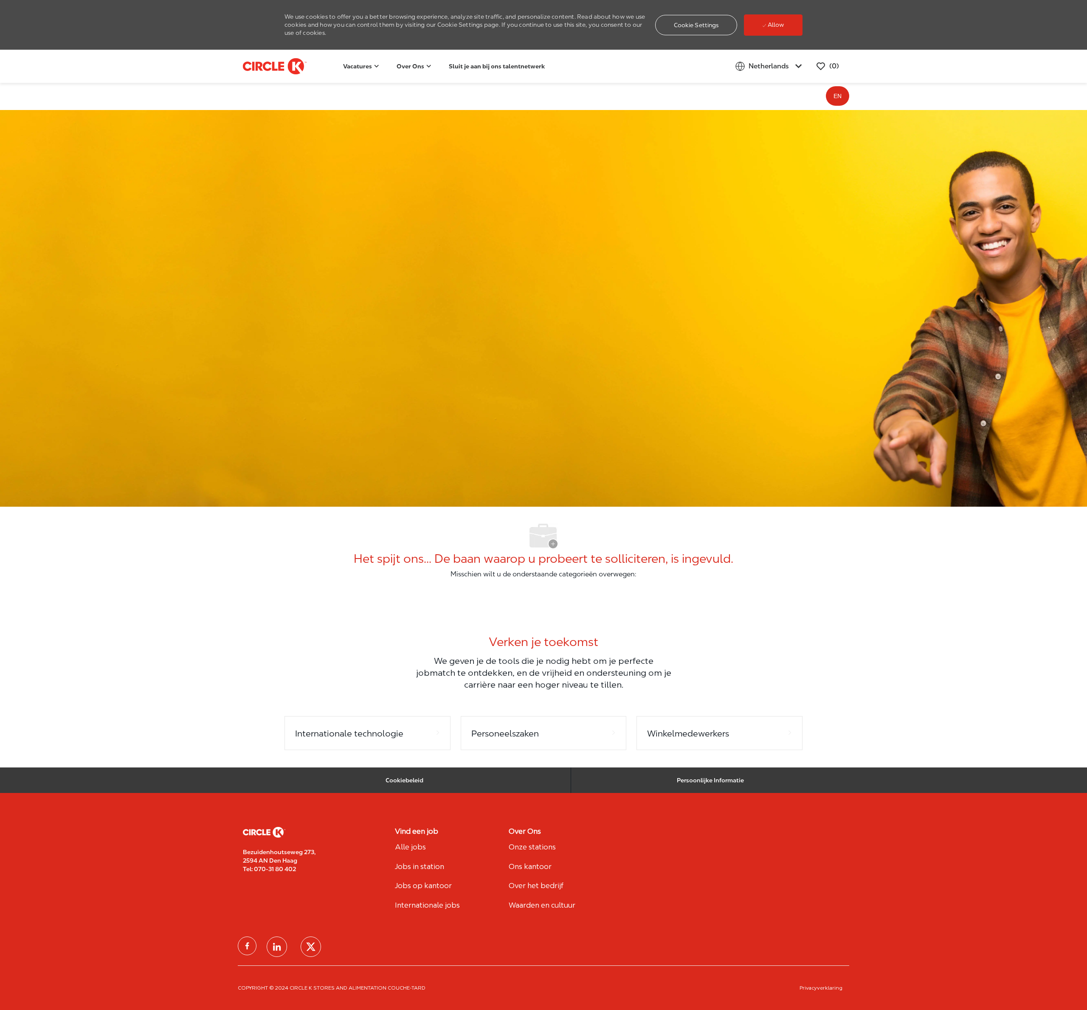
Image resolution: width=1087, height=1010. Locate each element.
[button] (696, 25)
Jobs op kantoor (423, 885)
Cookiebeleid (404, 780)
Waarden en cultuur (542, 905)
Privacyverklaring (821, 988)
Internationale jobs (427, 905)
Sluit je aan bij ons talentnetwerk (497, 66)
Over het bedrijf (536, 885)
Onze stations (532, 847)
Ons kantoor (530, 866)
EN (838, 96)
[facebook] (247, 946)
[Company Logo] (264, 66)
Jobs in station (419, 866)
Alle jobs (410, 847)
